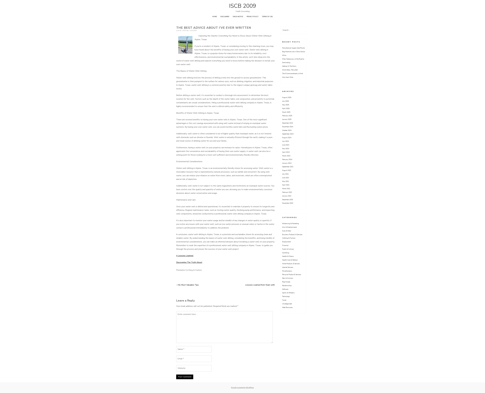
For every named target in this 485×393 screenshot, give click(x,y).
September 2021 (287, 167)
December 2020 (287, 200)
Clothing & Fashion (193, 270)
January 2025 (286, 119)
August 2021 (286, 170)
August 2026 (286, 97)
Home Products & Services (291, 264)
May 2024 (285, 149)
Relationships (287, 286)
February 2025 (287, 116)
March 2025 (286, 112)
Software (285, 289)
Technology (286, 296)
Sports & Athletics (288, 293)
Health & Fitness (288, 256)
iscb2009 (193, 30)
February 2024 (287, 159)
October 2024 (286, 130)
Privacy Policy (252, 17)
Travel (284, 300)
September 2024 (287, 134)
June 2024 (285, 145)
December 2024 (287, 123)
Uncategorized (287, 304)
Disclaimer (224, 17)
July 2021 (285, 174)
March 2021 (286, 189)
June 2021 (285, 178)
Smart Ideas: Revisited (290, 70)
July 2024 (285, 141)
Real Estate (286, 282)
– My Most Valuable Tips (187, 285)
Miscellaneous (287, 271)
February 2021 (287, 192)
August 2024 (286, 138)
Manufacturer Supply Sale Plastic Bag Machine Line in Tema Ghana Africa (293, 51)
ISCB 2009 (242, 6)
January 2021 (286, 196)
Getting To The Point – (289, 66)
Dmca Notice (238, 17)
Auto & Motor (286, 231)
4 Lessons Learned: (184, 255)
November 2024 (287, 127)
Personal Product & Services (291, 275)
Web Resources (287, 307)
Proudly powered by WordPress (242, 388)
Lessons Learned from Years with (260, 285)
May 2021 (285, 181)
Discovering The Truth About (189, 262)
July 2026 (285, 101)
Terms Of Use (267, 17)
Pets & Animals (287, 278)
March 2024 (286, 156)
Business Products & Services (292, 235)
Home (214, 17)
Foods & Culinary (288, 249)
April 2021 (285, 185)
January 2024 (286, 163)
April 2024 (285, 152)
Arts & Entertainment (289, 227)
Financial (285, 245)
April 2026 (285, 108)
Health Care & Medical (290, 260)
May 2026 (285, 105)
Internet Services (287, 267)
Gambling (285, 253)
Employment (286, 242)
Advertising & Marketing (290, 224)
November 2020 (287, 203)
